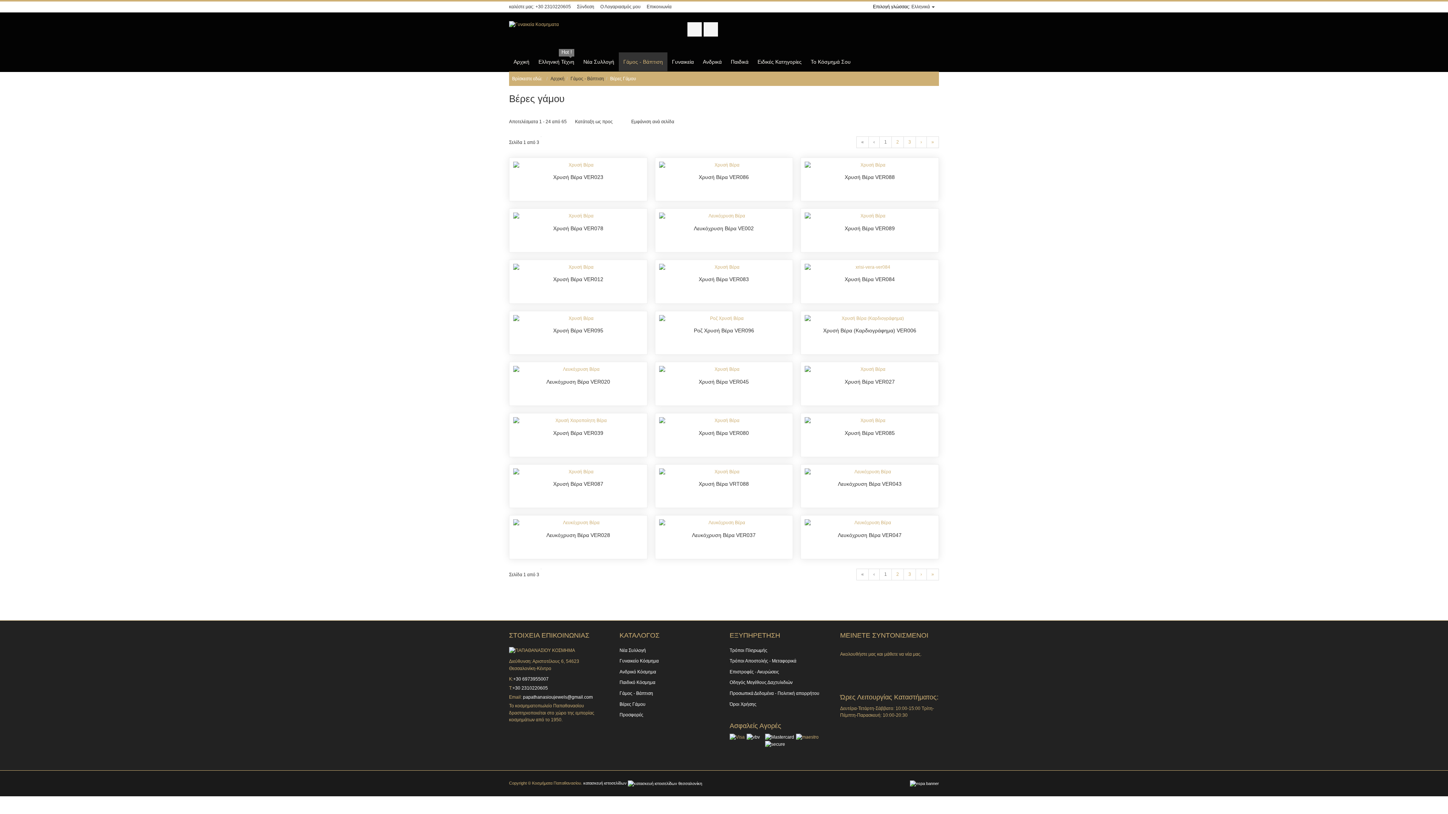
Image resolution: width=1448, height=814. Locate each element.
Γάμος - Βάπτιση (587, 78)
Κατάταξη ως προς (594, 121)
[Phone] (881, 665)
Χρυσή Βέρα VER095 (578, 330)
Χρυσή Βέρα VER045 (724, 382)
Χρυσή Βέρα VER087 (578, 484)
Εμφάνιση (641, 121)
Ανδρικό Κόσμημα (638, 672)
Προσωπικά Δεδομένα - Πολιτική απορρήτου (774, 693)
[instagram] (863, 665)
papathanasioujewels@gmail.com (558, 697)
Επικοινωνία (659, 6)
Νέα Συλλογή (633, 650)
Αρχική (557, 78)
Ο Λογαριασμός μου (620, 6)
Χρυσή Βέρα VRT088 (724, 484)
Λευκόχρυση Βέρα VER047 (870, 535)
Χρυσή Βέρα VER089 (870, 228)
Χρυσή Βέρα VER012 (578, 279)
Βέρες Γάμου (633, 704)
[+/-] (620, 122)
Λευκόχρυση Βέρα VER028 (578, 535)
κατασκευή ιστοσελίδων (605, 783)
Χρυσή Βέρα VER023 (578, 177)
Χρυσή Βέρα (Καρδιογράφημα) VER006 (869, 330)
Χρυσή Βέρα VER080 (724, 433)
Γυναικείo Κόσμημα (639, 661)
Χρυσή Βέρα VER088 (870, 177)
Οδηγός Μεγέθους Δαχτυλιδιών (761, 682)
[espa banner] (924, 783)
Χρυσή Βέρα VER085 (870, 433)
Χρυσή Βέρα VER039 (578, 433)
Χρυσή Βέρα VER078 (578, 228)
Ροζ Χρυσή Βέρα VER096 (724, 330)
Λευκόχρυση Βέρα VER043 (870, 484)
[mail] (900, 665)
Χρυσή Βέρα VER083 (724, 279)
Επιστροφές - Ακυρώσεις (754, 672)
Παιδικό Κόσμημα (637, 682)
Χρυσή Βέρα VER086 (724, 177)
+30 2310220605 (553, 6)
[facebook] (844, 665)
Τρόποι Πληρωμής (748, 650)
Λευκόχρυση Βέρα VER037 (724, 535)
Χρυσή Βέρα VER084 (870, 279)
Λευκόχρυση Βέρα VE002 (724, 228)
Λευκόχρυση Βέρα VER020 (578, 382)
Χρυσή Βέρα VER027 (870, 382)
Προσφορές (631, 715)
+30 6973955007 (531, 679)
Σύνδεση (585, 6)
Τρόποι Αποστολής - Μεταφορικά (763, 661)
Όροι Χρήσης (743, 704)
